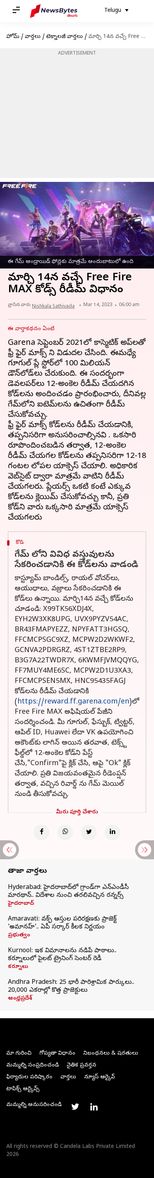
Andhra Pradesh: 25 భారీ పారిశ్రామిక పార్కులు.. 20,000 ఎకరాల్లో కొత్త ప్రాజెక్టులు (71, 987)
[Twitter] (89, 832)
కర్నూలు (18, 967)
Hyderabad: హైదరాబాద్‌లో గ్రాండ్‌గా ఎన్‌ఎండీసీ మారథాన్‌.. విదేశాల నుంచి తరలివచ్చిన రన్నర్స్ (68, 892)
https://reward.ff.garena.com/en (73, 702)
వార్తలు (33, 37)
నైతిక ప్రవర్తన (81, 1065)
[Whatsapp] (65, 832)
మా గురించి (19, 1053)
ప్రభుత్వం (19, 935)
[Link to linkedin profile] (94, 1106)
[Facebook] (41, 832)
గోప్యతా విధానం (57, 1053)
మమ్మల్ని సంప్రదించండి (32, 1065)
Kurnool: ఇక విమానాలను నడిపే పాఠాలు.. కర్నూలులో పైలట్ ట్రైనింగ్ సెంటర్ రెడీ (62, 955)
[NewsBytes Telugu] (53, 11)
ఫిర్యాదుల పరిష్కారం (29, 1077)
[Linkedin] (112, 832)
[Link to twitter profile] (75, 1106)
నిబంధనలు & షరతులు (110, 1053)
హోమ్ (12, 37)
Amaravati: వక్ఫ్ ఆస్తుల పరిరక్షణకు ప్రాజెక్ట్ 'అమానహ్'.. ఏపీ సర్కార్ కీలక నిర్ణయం (62, 923)
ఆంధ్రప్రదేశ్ (20, 998)
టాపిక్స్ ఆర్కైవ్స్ (22, 1089)
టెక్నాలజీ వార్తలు (64, 37)
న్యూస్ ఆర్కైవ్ (99, 1077)
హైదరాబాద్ (21, 904)
